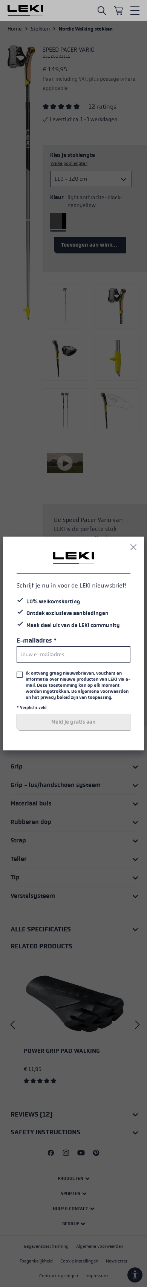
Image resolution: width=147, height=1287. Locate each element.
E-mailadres (37, 640)
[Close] (133, 547)
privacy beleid (55, 697)
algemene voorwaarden (103, 691)
